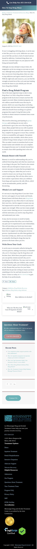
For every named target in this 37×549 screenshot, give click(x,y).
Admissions (8, 474)
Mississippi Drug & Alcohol (23, 545)
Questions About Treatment (13, 482)
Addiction (10, 288)
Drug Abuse (14, 290)
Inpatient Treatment (10, 451)
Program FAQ (9, 490)
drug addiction (22, 290)
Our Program (8, 478)
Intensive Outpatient (11, 459)
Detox (6, 447)
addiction (7, 290)
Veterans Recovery (10, 467)
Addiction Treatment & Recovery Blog (18, 12)
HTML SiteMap (9, 502)
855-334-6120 (23, 274)
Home (4, 12)
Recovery (24, 288)
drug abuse (29, 198)
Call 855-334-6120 (13, 336)
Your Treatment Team (11, 486)
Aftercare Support (10, 463)
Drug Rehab (17, 288)
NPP (5, 498)
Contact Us (13, 398)
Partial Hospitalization (11, 455)
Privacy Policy (9, 494)
